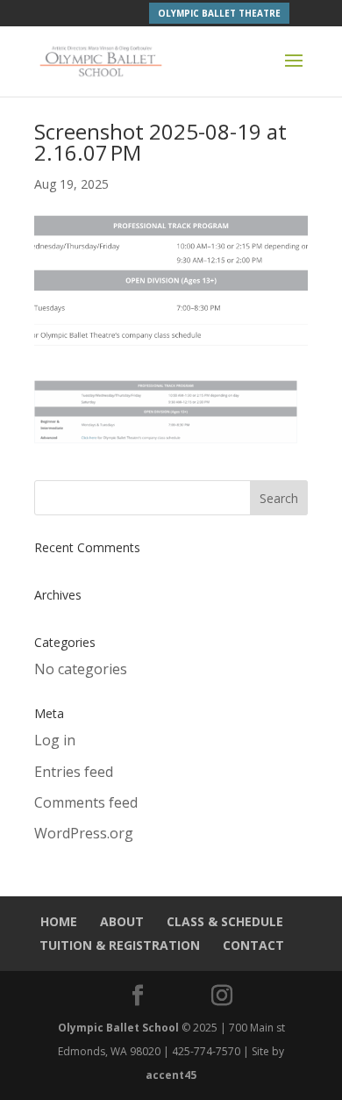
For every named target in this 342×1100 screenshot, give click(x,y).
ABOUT (122, 921)
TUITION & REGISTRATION (119, 945)
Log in (54, 740)
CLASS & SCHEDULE (225, 921)
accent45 (171, 1075)
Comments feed (86, 802)
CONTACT (253, 945)
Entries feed (73, 771)
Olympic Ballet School (118, 1027)
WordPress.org (83, 833)
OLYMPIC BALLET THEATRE (219, 13)
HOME (58, 921)
